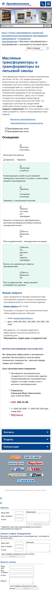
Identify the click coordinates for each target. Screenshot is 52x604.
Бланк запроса (11, 306)
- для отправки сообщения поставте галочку (17, 554)
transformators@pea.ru (23, 318)
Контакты (9, 432)
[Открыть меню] (48, 3)
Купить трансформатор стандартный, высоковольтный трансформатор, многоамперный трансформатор (24, 36)
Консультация (11, 447)
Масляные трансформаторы (22, 119)
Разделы (8, 439)
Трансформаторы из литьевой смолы (26, 123)
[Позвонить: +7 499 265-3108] (42, 3)
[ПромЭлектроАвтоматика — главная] (16, 4)
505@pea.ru (17, 415)
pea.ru (4, 33)
